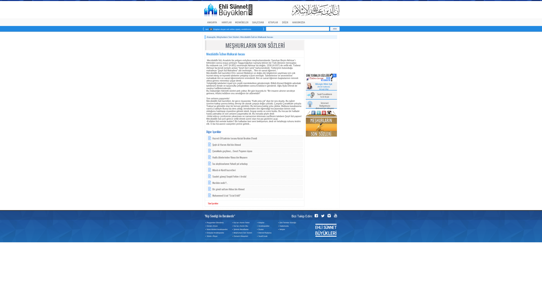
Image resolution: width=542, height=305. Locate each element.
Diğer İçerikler (213, 132)
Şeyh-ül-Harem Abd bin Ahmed (226, 144)
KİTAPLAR (273, 22)
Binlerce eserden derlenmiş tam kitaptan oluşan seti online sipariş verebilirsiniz (206, 29)
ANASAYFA (212, 22)
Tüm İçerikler (213, 203)
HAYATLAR (227, 22)
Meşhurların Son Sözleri (228, 37)
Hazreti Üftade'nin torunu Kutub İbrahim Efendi (234, 138)
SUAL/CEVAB (258, 22)
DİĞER (285, 22)
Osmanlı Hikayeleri (241, 236)
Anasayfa (211, 37)
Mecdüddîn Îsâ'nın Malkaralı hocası (256, 37)
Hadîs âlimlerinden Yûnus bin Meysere (229, 157)
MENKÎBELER (241, 22)
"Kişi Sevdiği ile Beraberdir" (220, 216)
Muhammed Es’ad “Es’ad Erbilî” (226, 195)
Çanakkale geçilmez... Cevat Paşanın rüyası (232, 151)
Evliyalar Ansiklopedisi (215, 233)
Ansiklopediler (263, 226)
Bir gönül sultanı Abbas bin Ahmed (228, 189)
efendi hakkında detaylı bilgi (323, 86)
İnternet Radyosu (265, 233)
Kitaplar (261, 223)
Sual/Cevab (262, 236)
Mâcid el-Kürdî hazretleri (224, 170)
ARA (335, 29)
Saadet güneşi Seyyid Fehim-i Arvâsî (229, 176)
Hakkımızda (284, 226)
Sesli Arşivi (324, 95)
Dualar (261, 229)
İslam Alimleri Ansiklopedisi (217, 229)
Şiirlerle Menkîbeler (241, 229)
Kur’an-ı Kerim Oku (241, 226)
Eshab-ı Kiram (212, 226)
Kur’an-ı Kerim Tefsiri (242, 223)
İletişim (282, 229)
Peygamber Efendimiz (215, 223)
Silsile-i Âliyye (212, 236)
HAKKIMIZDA (298, 22)
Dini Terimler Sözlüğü (288, 223)
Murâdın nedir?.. (219, 183)
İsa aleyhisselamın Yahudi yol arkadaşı (230, 163)
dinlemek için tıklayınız (325, 106)
